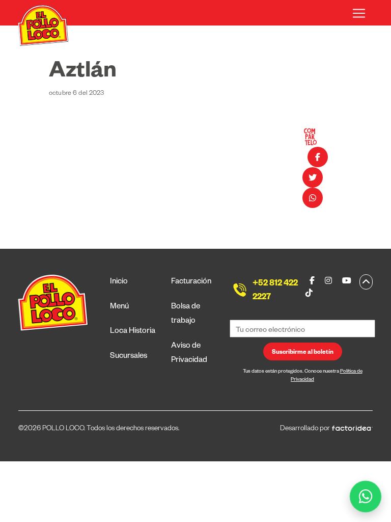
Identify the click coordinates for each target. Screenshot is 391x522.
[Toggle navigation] (359, 13)
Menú (119, 307)
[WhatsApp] (366, 497)
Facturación (191, 282)
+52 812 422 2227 (275, 291)
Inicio (119, 282)
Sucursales (128, 356)
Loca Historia (132, 331)
